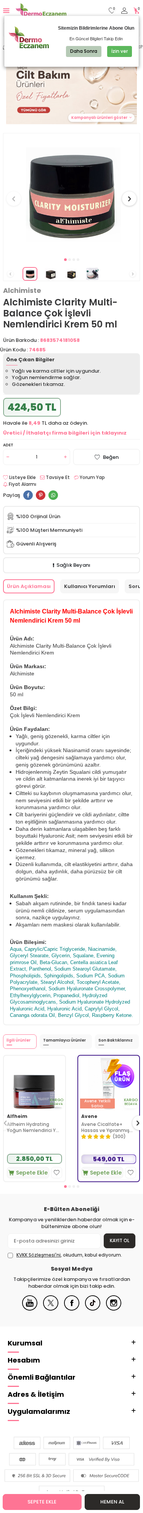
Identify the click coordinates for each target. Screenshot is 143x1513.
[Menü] (6, 10)
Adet (8, 445)
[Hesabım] (124, 11)
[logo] (41, 10)
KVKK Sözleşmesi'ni (38, 1255)
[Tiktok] (92, 1308)
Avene (89, 1116)
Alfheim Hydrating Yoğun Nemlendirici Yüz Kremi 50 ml (34, 1127)
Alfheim (17, 1116)
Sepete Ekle (41, 1501)
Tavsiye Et (57, 477)
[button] (65, 259)
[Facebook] (71, 1308)
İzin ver (119, 51)
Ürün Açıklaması (29, 586)
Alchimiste (22, 290)
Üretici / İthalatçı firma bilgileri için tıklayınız (65, 432)
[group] (71, 194)
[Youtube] (29, 1308)
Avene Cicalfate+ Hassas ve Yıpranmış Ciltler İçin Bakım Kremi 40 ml (108, 1127)
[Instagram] (113, 1308)
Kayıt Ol (119, 1240)
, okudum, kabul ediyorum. (69, 1255)
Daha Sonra (83, 51)
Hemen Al (112, 1501)
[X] (50, 1308)
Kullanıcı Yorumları (89, 586)
